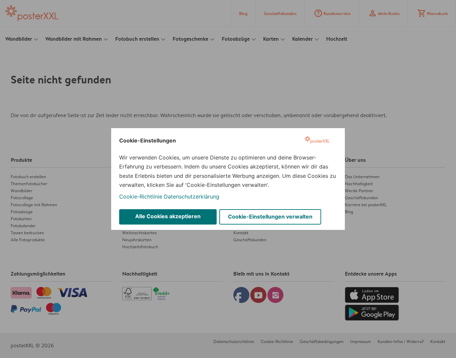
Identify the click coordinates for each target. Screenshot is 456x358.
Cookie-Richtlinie (140, 196)
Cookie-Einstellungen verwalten (270, 216)
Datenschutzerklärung (191, 196)
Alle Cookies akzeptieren (168, 216)
